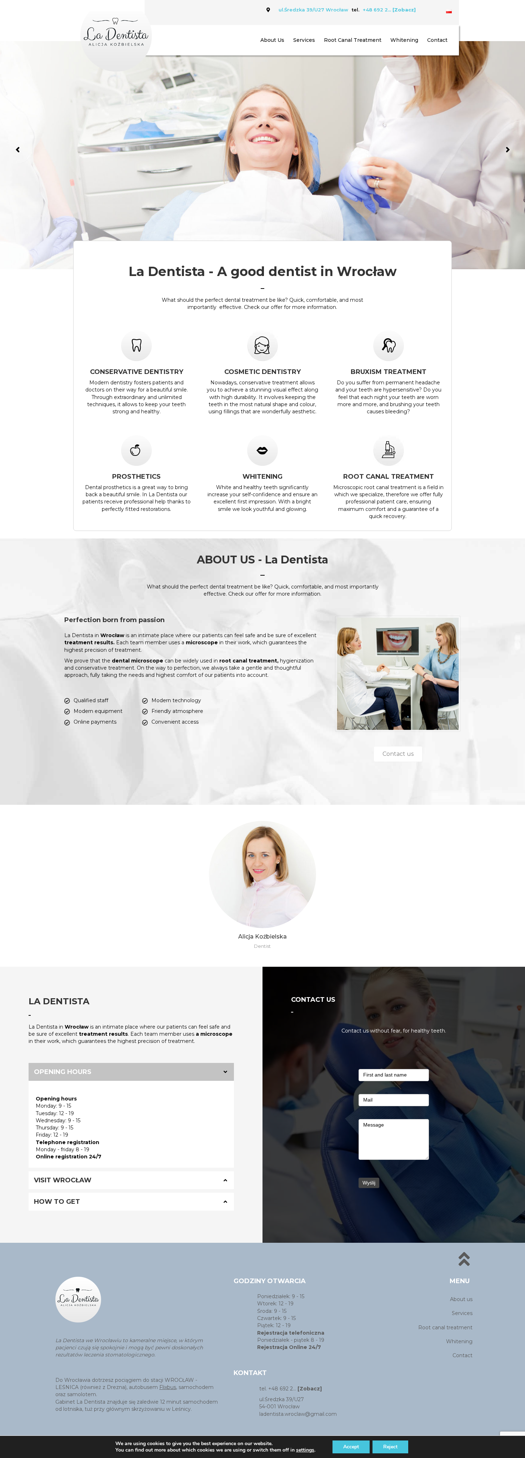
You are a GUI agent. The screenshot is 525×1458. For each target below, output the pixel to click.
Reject (390, 1446)
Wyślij (368, 1183)
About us (272, 40)
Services (304, 40)
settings (305, 1450)
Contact (437, 40)
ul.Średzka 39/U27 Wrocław (313, 10)
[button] (398, 754)
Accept (351, 1446)
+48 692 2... (389, 10)
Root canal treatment (352, 40)
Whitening (404, 40)
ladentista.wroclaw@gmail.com (298, 1414)
